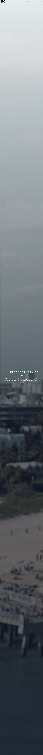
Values (32, 1)
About (18, 1)
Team (36, 1)
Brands (22, 1)
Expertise (27, 1)
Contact (40, 1)
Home (13, 1)
